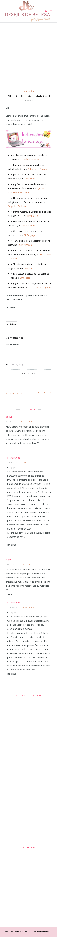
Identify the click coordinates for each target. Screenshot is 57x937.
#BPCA (13, 364)
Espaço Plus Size (31, 268)
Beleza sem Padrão (37, 169)
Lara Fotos (24, 277)
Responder (26, 422)
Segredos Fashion (17, 206)
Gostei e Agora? (43, 287)
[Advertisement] (28, 55)
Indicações (28, 90)
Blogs (21, 364)
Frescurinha (29, 178)
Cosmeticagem (25, 244)
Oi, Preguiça (29, 235)
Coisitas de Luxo (30, 225)
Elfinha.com (33, 215)
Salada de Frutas (32, 159)
